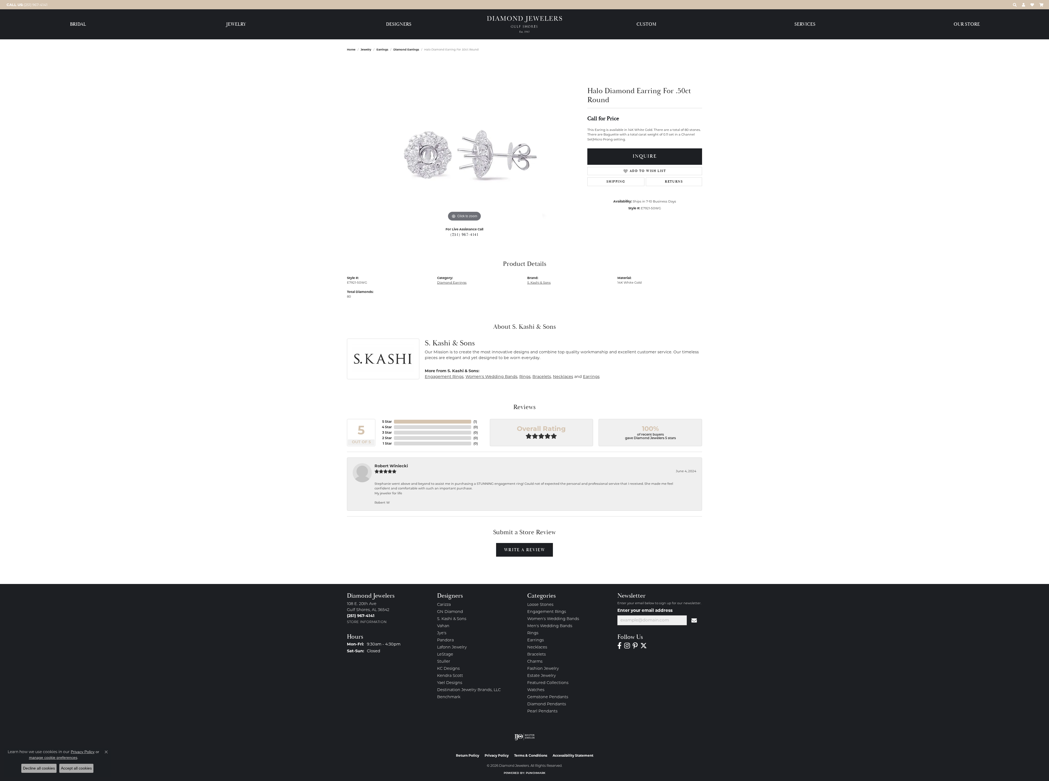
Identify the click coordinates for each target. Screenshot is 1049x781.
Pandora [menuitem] (445, 640)
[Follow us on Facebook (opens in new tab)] (619, 645)
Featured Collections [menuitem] (547, 683)
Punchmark (535, 773)
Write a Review (524, 550)
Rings (525, 376)
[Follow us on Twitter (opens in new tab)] (643, 645)
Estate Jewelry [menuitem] (541, 676)
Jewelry (236, 24)
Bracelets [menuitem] (536, 655)
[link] (26, 4)
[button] (1014, 4)
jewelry (366, 49)
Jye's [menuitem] (441, 633)
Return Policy (467, 755)
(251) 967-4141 (464, 234)
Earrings (382, 49)
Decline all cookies (39, 768)
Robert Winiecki (391, 465)
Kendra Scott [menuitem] (450, 676)
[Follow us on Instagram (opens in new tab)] (627, 645)
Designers (398, 24)
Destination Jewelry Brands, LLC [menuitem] (469, 690)
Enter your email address (645, 610)
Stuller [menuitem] (443, 662)
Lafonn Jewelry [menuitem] (452, 647)
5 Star (387, 421)
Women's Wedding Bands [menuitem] (553, 619)
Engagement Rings (444, 376)
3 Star (387, 432)
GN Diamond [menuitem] (450, 612)
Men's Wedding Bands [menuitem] (549, 626)
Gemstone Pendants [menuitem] (547, 697)
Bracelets (541, 376)
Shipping (615, 182)
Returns (674, 182)
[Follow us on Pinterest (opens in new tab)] (635, 645)
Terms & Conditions (530, 755)
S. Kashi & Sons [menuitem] (451, 619)
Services (804, 24)
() (475, 421)
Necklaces (563, 376)
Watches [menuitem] (535, 690)
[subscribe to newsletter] (694, 620)
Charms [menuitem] (535, 662)
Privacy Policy (497, 755)
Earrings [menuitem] (535, 640)
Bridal (78, 24)
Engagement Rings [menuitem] (546, 612)
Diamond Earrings (406, 49)
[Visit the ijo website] (524, 737)
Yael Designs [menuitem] (449, 683)
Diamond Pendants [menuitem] (546, 704)
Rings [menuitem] (532, 633)
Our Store (967, 24)
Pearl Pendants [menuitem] (542, 711)
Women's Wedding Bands (491, 376)
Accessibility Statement (573, 755)
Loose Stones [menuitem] (540, 605)
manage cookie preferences (53, 757)
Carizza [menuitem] (444, 605)
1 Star (387, 443)
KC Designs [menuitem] (448, 669)
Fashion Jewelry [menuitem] (543, 669)
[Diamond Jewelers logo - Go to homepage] (525, 24)
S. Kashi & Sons (539, 282)
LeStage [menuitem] (445, 655)
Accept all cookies (76, 768)
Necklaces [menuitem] (537, 647)
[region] (464, 141)
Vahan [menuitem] (443, 626)
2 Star (387, 438)
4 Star (387, 427)
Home (351, 49)
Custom (646, 24)
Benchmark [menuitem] (448, 697)
